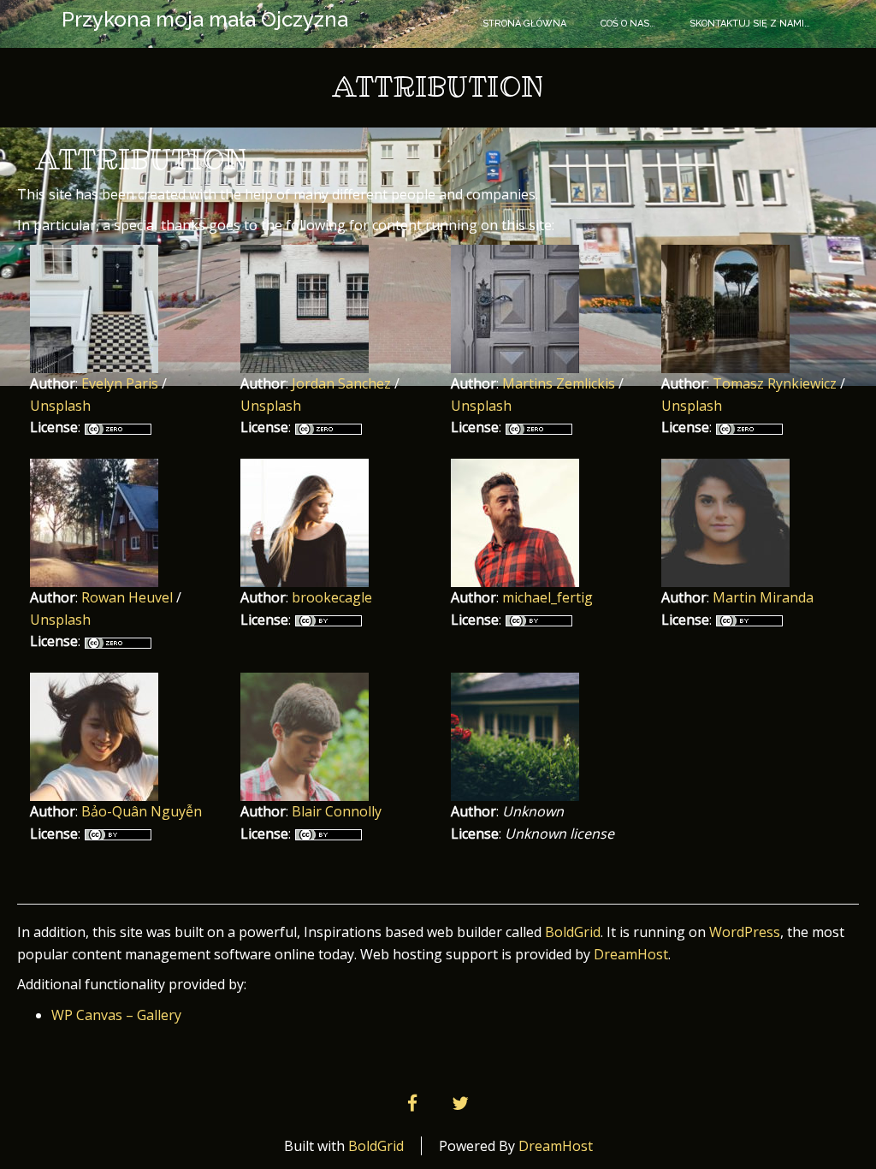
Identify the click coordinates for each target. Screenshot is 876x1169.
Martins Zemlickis (558, 383)
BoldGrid (573, 932)
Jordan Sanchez (341, 383)
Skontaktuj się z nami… (750, 23)
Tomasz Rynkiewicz (775, 383)
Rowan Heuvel (127, 597)
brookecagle (332, 597)
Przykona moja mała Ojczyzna (205, 20)
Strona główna (524, 23)
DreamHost (631, 954)
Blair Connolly (337, 811)
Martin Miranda (763, 597)
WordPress (744, 932)
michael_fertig (547, 597)
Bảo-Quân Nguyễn (141, 811)
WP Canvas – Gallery (116, 1015)
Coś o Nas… (628, 23)
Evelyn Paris (119, 383)
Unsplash (60, 405)
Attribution (141, 159)
